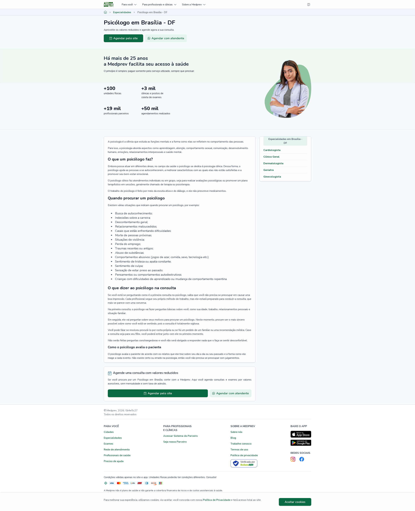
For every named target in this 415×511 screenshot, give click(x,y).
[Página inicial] (105, 12)
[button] (129, 4)
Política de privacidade (244, 455)
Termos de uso (239, 449)
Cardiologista (271, 150)
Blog (233, 438)
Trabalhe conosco (241, 444)
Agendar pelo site (125, 38)
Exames (108, 444)
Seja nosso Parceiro (175, 442)
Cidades (109, 432)
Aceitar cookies (295, 502)
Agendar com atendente (168, 38)
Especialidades (122, 12)
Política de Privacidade (216, 500)
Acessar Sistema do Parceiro (180, 436)
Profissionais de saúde (117, 455)
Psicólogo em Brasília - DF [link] (152, 12)
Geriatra (268, 170)
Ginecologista (272, 176)
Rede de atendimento (117, 449)
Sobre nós (236, 432)
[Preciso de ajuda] (308, 4)
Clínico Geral (271, 157)
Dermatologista (273, 163)
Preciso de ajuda (114, 461)
